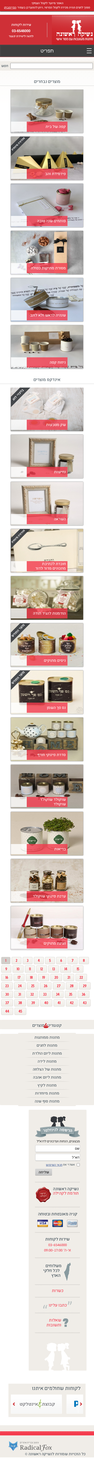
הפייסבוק (10, 7)
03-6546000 (21, 31)
